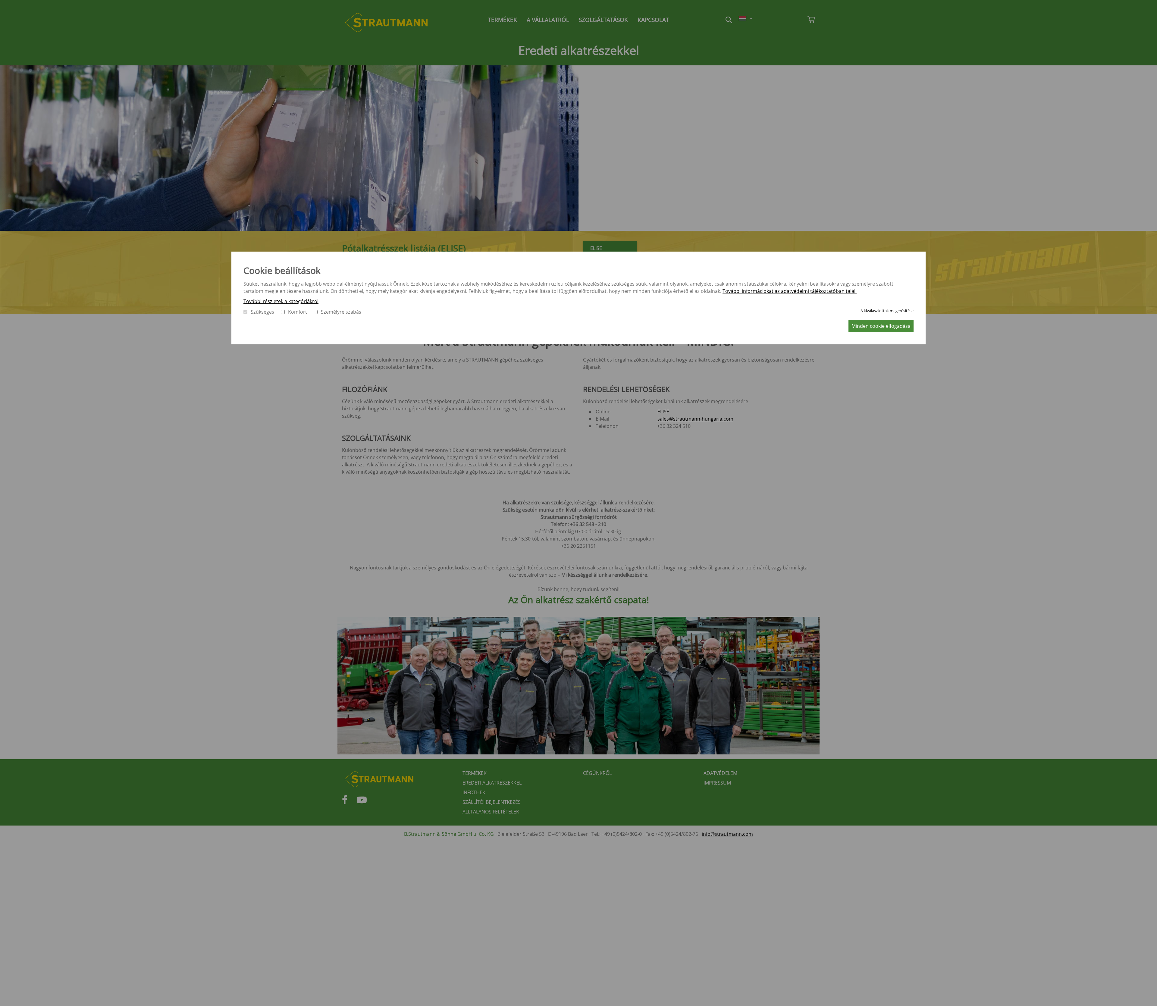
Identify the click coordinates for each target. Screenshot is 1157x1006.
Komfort (297, 312)
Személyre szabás (341, 312)
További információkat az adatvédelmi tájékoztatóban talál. (790, 291)
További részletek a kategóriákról (280, 301)
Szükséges (262, 312)
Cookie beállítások (282, 270)
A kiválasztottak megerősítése (887, 310)
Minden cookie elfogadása (881, 326)
